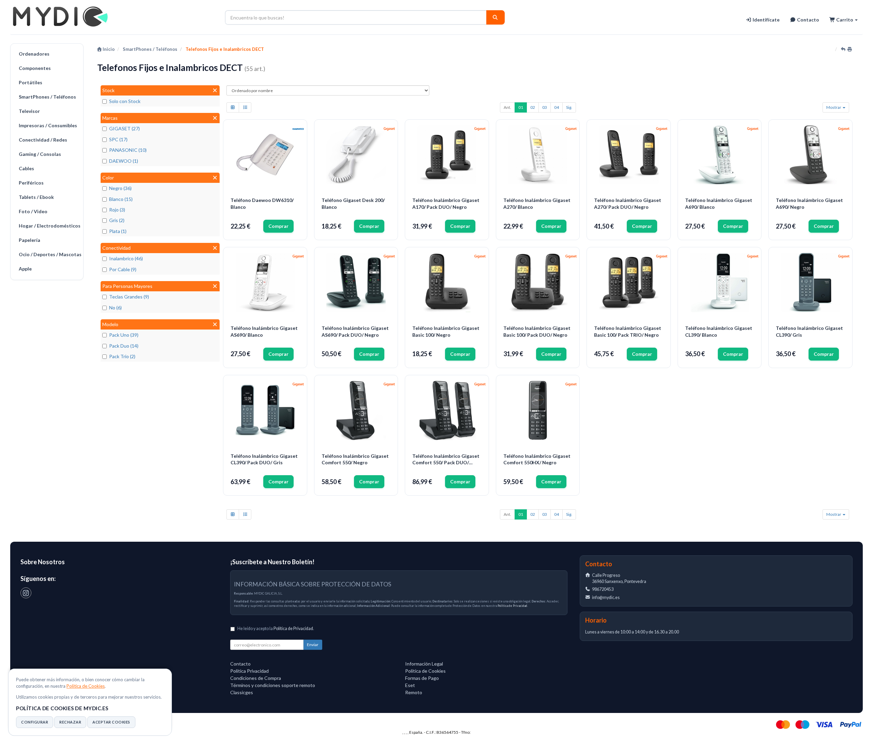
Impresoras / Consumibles (48, 125)
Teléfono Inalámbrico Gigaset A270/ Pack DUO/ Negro (627, 203)
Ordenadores (34, 54)
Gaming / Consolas (40, 154)
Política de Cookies (85, 686)
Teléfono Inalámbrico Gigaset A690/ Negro (809, 203)
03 (544, 107)
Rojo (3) (117, 210)
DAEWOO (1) (123, 161)
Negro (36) (120, 188)
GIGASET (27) (124, 128)
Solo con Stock (124, 101)
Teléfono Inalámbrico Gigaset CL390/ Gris (809, 331)
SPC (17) (118, 139)
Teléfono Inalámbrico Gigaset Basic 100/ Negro (445, 331)
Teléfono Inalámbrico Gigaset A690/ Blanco (718, 203)
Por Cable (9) (122, 269)
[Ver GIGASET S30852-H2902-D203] (811, 282)
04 (556, 107)
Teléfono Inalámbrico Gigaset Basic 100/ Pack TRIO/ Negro (627, 331)
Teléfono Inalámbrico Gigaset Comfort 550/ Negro (355, 459)
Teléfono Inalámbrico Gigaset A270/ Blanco (537, 203)
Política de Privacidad (512, 606)
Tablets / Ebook (36, 197)
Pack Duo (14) (123, 346)
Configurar (34, 722)
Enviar (313, 644)
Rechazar (70, 722)
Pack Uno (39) (123, 335)
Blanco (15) (121, 199)
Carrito (844, 20)
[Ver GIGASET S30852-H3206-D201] (447, 282)
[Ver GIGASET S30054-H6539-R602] (356, 155)
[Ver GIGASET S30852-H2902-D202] (719, 282)
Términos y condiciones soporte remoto (272, 685)
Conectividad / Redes (43, 140)
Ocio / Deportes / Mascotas (49, 254)
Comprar (278, 226)
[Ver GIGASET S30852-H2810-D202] (719, 155)
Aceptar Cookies (111, 722)
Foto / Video (33, 211)
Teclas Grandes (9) (129, 297)
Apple (25, 269)
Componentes (35, 68)
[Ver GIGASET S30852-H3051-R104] (538, 410)
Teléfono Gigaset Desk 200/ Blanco (353, 203)
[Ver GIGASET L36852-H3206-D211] (629, 282)
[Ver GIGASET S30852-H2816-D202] (265, 282)
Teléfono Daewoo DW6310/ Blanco (262, 203)
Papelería (29, 240)
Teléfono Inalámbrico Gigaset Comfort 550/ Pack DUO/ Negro (445, 459)
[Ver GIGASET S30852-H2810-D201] (811, 155)
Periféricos (31, 183)
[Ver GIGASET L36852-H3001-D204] (447, 410)
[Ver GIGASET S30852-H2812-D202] (538, 155)
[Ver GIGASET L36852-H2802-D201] (447, 155)
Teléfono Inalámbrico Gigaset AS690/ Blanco (264, 331)
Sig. (569, 107)
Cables (26, 168)
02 (532, 107)
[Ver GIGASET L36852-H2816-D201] (356, 282)
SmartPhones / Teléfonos (47, 97)
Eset (410, 685)
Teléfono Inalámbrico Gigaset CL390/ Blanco (718, 331)
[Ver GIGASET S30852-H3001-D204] (356, 410)
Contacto (807, 20)
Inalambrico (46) (126, 258)
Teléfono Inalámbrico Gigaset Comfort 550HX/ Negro (537, 459)
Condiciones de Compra (255, 678)
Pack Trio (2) (122, 356)
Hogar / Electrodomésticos (49, 226)
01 (520, 107)
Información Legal (424, 664)
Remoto (413, 692)
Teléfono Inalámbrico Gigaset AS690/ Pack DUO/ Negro (355, 331)
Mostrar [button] (834, 107)
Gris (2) (116, 220)
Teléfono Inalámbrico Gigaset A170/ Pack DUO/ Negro (445, 203)
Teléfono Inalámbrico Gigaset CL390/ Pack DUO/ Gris (264, 459)
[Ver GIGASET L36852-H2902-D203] (265, 410)
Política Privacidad (249, 671)
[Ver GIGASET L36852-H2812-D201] (629, 155)
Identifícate (766, 20)
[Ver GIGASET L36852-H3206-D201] (538, 282)
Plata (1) (118, 231)
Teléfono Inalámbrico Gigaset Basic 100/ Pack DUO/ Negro (537, 331)
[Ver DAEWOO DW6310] (265, 155)
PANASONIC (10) (128, 150)
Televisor (29, 111)
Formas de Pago (422, 678)
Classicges (241, 692)
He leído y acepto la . (275, 628)
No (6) (115, 307)
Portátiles (30, 82)
